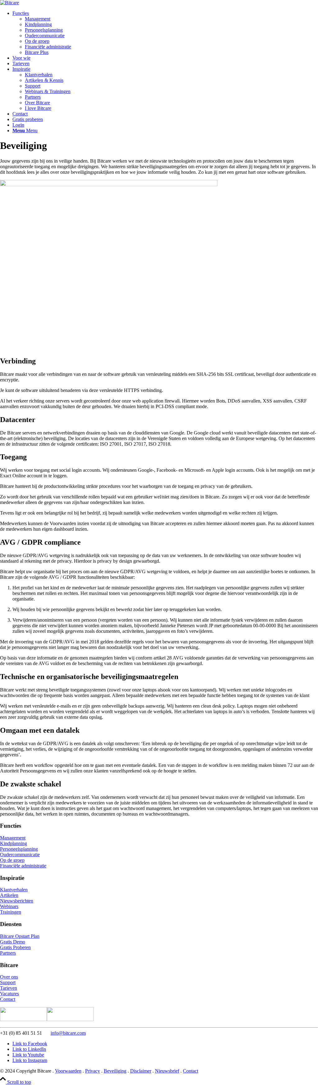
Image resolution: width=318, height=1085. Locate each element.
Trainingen (10, 912)
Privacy (92, 1071)
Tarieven (8, 988)
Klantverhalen (14, 889)
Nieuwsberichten (16, 900)
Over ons (9, 976)
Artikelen (9, 895)
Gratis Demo (12, 941)
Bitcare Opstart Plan (19, 936)
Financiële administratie (23, 865)
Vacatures (9, 993)
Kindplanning (13, 843)
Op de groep (12, 860)
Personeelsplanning (19, 849)
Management (12, 837)
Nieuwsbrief (167, 1071)
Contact (7, 999)
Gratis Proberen (15, 947)
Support (8, 982)
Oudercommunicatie (20, 854)
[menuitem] (165, 33)
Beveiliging (115, 1071)
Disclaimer (140, 1071)
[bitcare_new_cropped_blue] (9, 2)
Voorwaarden (68, 1071)
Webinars (9, 906)
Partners (8, 953)
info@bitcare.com (68, 1033)
